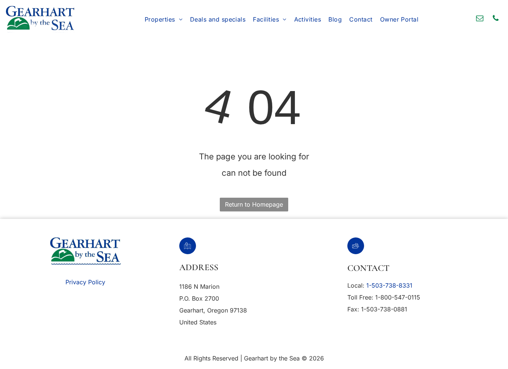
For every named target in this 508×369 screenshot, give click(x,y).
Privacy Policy (85, 282)
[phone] (495, 19)
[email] (479, 19)
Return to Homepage (254, 204)
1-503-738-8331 (389, 285)
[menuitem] (163, 19)
